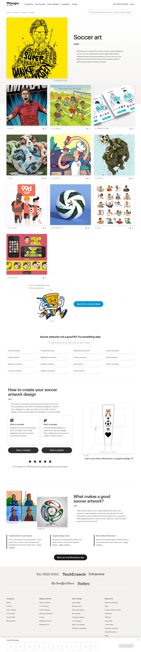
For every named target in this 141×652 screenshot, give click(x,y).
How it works (40, 4)
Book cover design (78, 624)
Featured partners (111, 632)
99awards (108, 613)
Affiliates (108, 617)
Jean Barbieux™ (58, 228)
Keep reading (64, 545)
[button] (138, 640)
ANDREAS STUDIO (61, 80)
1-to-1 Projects (44, 606)
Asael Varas (56, 178)
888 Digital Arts (13, 523)
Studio (74, 4)
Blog (106, 606)
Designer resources (111, 628)
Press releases (11, 610)
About (9, 602)
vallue (87, 455)
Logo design (76, 602)
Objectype (42, 529)
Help (106, 635)
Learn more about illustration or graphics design (107, 458)
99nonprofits (11, 621)
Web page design (78, 610)
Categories (29, 4)
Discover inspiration (46, 613)
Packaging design (78, 617)
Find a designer (53, 4)
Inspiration (66, 4)
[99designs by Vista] (13, 4)
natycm (99, 228)
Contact (9, 606)
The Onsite (100, 178)
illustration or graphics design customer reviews (49, 466)
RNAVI (11, 128)
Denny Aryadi (13, 277)
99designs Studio (45, 621)
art (100, 62)
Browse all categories (79, 628)
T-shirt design (76, 621)
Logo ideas (108, 621)
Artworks (24, 12)
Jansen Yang (13, 228)
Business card (77, 606)
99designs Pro (44, 624)
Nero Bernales (57, 128)
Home (9, 12)
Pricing (41, 617)
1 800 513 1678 (122, 4)
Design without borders (113, 610)
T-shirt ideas (109, 624)
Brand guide (76, 613)
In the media (11, 613)
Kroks (11, 178)
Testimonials (11, 617)
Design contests (44, 602)
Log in (132, 4)
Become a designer (111, 602)
